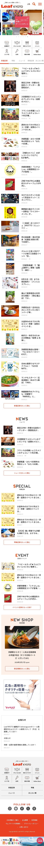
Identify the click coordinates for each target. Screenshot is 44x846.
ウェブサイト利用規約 (13, 823)
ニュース (22, 60)
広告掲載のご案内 (12, 820)
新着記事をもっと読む (22, 406)
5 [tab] (25, 36)
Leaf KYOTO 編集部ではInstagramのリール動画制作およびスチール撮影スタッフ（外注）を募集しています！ (22, 729)
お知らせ (7, 738)
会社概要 (25, 820)
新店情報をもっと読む (22, 668)
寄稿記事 (31, 60)
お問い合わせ (23, 827)
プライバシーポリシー (31, 823)
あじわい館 (40, 60)
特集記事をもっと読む (22, 542)
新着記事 (4, 60)
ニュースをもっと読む (22, 473)
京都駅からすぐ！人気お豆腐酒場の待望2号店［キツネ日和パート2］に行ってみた (22, 655)
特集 (13, 60)
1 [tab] (16, 36)
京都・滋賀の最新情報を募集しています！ (20, 744)
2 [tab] (18, 36)
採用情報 (34, 820)
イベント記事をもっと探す (22, 607)
